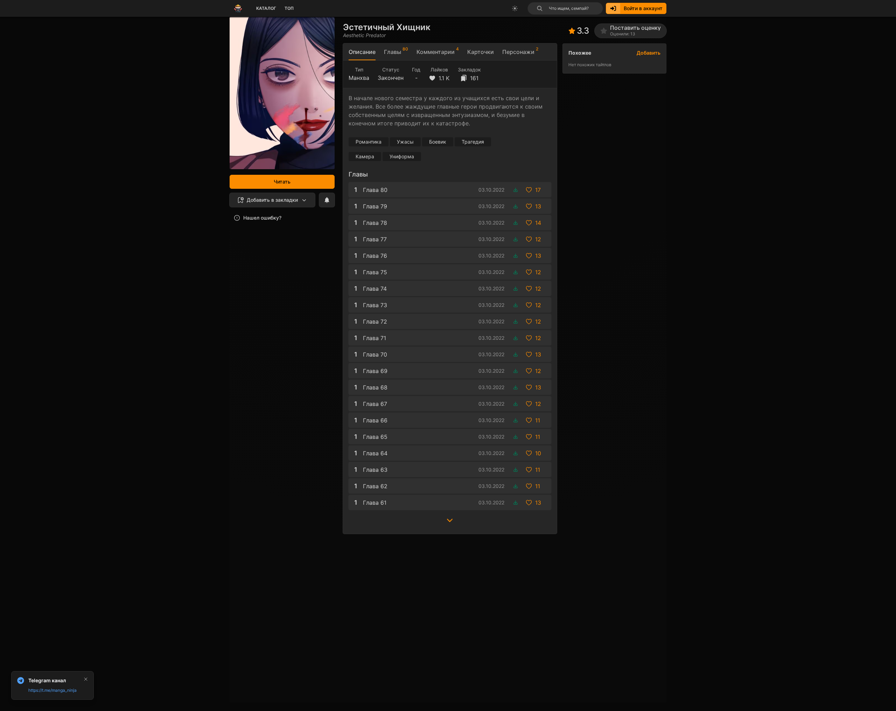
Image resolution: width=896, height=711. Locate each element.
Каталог (266, 8)
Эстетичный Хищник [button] (386, 27)
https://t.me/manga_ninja (52, 690)
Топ (289, 8)
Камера (365, 156)
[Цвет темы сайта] (515, 8)
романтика (369, 142)
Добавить (648, 53)
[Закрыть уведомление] (86, 679)
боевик (437, 142)
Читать (282, 182)
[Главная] (238, 8)
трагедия (473, 142)
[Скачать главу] (515, 190)
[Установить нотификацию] (327, 200)
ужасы (405, 142)
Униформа (402, 156)
